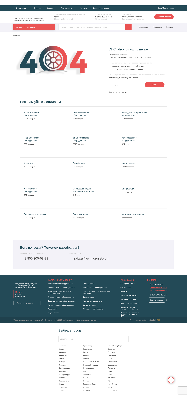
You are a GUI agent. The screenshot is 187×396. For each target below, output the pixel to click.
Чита (110, 387)
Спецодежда (88, 297)
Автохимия (52, 309)
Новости (123, 291)
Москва (86, 359)
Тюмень (111, 374)
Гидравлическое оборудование (61, 297)
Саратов (111, 352)
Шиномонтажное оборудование (61, 287)
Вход (160, 8)
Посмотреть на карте (158, 287)
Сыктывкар (112, 365)
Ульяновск (112, 378)
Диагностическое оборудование (61, 301)
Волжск (61, 359)
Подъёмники (53, 313)
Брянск (61, 349)
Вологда (62, 362)
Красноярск (88, 349)
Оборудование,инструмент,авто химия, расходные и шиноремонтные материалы (29, 19)
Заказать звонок (164, 17)
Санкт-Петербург (115, 346)
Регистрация (168, 8)
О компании (125, 287)
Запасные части (89, 305)
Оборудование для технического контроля (96, 292)
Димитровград (64, 368)
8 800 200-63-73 (103, 16)
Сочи (110, 359)
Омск (85, 371)
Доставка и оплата (128, 299)
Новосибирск (88, 368)
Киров (61, 390)
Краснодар (87, 346)
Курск (85, 352)
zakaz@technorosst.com (132, 17)
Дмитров (62, 371)
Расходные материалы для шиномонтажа (59, 292)
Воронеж (62, 365)
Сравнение (157, 27)
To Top (171, 380)
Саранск (111, 349)
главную (123, 92)
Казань (61, 384)
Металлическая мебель (93, 309)
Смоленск (112, 355)
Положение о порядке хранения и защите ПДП (129, 314)
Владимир (63, 352)
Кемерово (63, 387)
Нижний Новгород (90, 365)
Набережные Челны (91, 362)
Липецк (86, 355)
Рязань (86, 387)
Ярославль (112, 390)
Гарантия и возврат (128, 295)
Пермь (86, 381)
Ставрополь (113, 362)
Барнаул (62, 346)
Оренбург (87, 374)
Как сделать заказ (127, 283)
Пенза (85, 378)
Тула (110, 371)
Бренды (37, 8)
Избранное (143, 27)
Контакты (84, 8)
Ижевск (61, 378)
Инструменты (88, 283)
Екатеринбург (64, 374)
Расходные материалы (92, 301)
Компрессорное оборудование (61, 305)
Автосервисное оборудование (60, 283)
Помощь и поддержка (129, 303)
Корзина (169, 27)
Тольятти (111, 368)
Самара (86, 390)
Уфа (109, 381)
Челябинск (112, 384)
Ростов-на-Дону (89, 384)
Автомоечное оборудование (95, 287)
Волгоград (63, 355)
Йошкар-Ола (64, 381)
